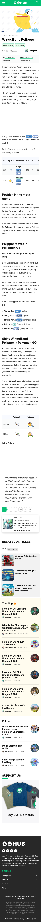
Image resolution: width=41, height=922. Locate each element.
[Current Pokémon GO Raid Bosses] (34, 708)
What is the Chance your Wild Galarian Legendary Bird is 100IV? (15, 628)
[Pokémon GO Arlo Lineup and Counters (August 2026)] (34, 658)
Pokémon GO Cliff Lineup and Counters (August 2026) (13, 675)
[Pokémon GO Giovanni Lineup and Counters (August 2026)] (34, 611)
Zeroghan (33, 51)
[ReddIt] (20, 509)
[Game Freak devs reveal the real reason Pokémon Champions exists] (34, 729)
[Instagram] (7, 850)
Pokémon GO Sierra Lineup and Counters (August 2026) (13, 692)
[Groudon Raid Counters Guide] (8, 560)
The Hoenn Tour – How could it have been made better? (25, 588)
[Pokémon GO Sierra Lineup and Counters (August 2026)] (34, 691)
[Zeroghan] (27, 50)
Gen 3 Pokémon (13, 35)
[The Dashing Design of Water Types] (8, 575)
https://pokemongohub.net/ (21, 520)
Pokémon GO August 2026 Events (13, 643)
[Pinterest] (25, 509)
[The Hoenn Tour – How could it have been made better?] (8, 590)
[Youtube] (15, 850)
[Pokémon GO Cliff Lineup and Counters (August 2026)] (34, 674)
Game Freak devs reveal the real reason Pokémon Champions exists (15, 730)
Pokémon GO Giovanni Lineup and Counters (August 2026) (14, 611)
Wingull (19, 167)
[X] (16, 509)
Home (4, 35)
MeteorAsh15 (9, 751)
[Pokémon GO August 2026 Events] (34, 644)
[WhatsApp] (30, 509)
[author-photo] (3, 617)
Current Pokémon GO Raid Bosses (13, 706)
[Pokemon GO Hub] (20, 2)
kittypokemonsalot (10, 633)
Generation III (20, 45)
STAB (32, 263)
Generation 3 (12, 549)
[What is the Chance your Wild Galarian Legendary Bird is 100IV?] (34, 627)
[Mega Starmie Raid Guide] (34, 748)
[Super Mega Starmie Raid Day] (34, 762)
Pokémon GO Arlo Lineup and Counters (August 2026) (13, 658)
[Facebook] (11, 509)
